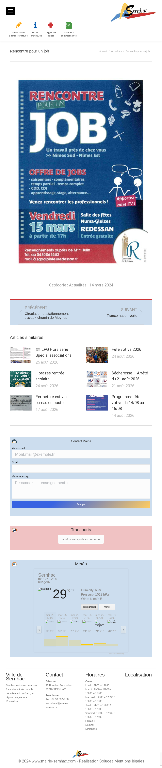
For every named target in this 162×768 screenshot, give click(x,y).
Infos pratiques (36, 34)
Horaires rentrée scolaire (50, 376)
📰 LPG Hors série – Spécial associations (54, 352)
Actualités (78, 285)
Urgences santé (50, 34)
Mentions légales (129, 761)
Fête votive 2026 (126, 349)
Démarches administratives (18, 34)
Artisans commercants (69, 34)
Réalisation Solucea (96, 761)
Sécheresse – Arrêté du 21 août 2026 (130, 376)
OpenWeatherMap (116, 654)
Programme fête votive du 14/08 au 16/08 (128, 402)
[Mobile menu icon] (10, 11)
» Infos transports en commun (81, 539)
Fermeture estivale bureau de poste (52, 399)
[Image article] (21, 355)
